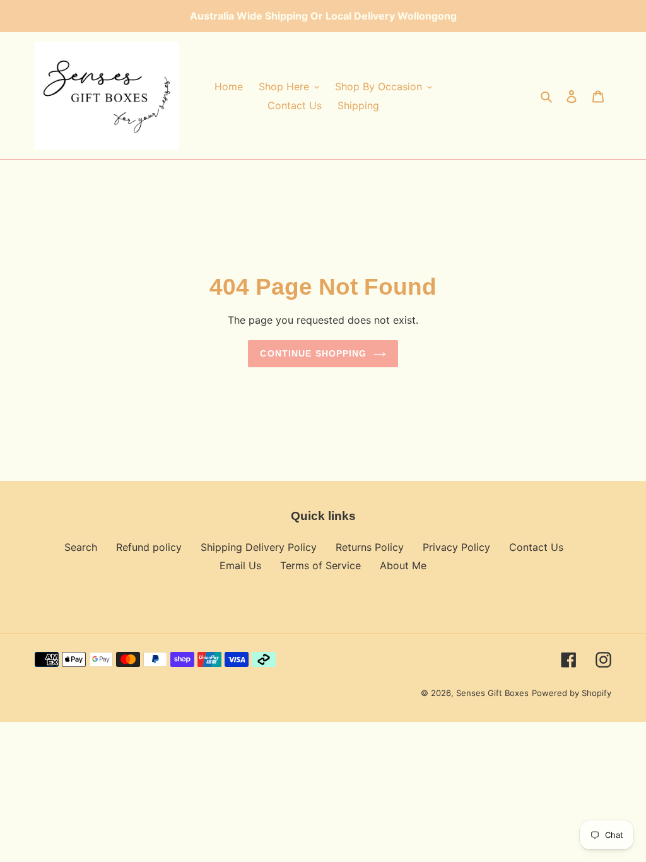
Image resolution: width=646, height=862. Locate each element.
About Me (403, 565)
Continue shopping (313, 353)
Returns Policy (370, 547)
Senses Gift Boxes (492, 693)
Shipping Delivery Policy (259, 547)
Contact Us (536, 547)
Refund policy (149, 547)
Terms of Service (320, 565)
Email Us (240, 565)
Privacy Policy (456, 547)
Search (80, 547)
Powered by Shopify (571, 693)
